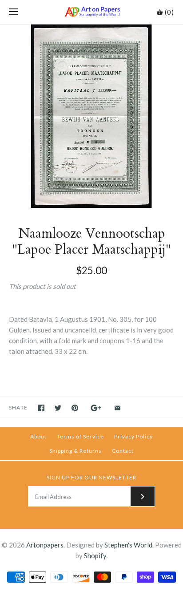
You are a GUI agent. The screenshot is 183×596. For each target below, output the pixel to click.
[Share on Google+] (96, 408)
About (38, 436)
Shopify (95, 555)
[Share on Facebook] (41, 408)
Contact (123, 450)
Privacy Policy (133, 436)
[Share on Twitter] (58, 408)
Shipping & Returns (75, 450)
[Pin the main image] (75, 408)
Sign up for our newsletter (91, 477)
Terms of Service (80, 436)
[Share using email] (117, 408)
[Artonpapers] (92, 12)
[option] (91, 116)
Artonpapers (45, 545)
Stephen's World (128, 545)
